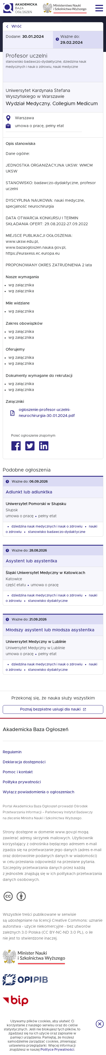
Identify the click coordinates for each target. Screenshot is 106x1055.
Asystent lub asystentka (31, 561)
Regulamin (12, 752)
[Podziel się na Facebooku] (16, 446)
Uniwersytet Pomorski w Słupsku (36, 504)
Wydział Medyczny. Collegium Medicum (52, 103)
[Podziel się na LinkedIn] (43, 446)
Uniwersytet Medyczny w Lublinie (36, 642)
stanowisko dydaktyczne (48, 600)
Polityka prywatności (22, 782)
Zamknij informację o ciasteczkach (99, 1024)
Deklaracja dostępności (24, 762)
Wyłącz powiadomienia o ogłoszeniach (38, 792)
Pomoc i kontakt (18, 772)
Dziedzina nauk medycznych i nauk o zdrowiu (46, 526)
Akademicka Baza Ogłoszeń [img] (20, 8)
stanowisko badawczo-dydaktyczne (56, 531)
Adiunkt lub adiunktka (29, 492)
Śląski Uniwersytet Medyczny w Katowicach (45, 573)
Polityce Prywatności (57, 1049)
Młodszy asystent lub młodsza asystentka (50, 630)
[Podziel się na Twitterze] (30, 446)
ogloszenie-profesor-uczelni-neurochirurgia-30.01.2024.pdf (47, 413)
